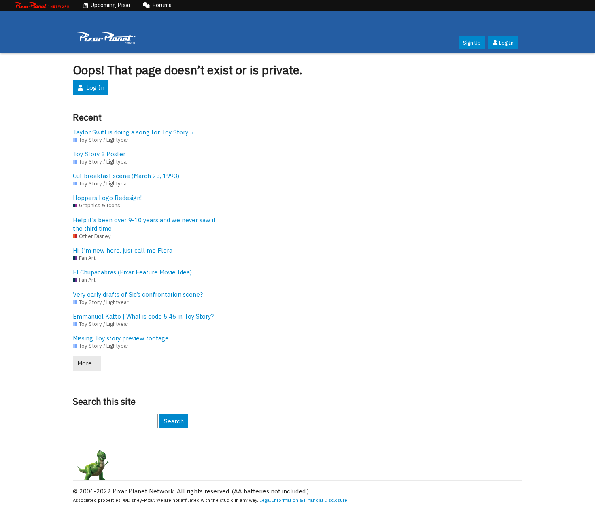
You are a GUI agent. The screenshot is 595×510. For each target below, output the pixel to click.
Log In (506, 42)
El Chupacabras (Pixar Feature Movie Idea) (132, 272)
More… (86, 363)
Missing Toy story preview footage (121, 338)
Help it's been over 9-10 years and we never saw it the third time (144, 224)
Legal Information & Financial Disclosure (303, 500)
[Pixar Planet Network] (42, 5)
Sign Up (472, 42)
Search (174, 421)
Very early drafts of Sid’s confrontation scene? (138, 294)
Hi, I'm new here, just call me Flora (122, 250)
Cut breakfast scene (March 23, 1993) (126, 176)
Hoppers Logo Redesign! (107, 198)
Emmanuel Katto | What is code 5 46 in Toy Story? (143, 316)
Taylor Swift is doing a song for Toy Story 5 (133, 132)
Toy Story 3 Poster (99, 154)
